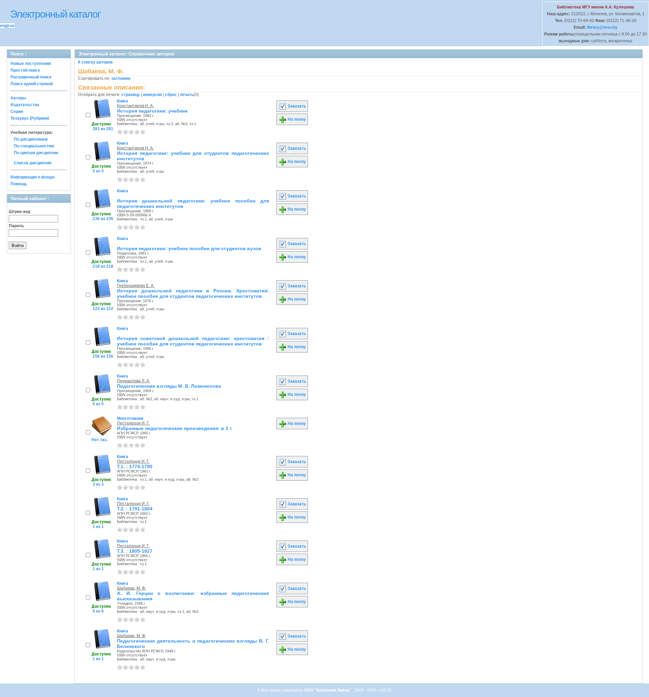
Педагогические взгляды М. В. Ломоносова (169, 386)
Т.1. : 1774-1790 (134, 466)
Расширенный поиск (30, 77)
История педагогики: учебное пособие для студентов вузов (189, 248)
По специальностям (34, 146)
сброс (171, 94)
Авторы (18, 98)
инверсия (152, 94)
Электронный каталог (55, 14)
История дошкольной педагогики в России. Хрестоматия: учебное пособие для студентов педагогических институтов (193, 293)
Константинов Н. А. (135, 105)
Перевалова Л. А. (133, 381)
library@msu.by (602, 27)
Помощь (18, 184)
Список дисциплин (32, 163)
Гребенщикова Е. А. (135, 285)
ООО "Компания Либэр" (328, 690)
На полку (296, 119)
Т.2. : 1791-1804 (134, 508)
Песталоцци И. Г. (133, 423)
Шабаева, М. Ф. (131, 588)
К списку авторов (95, 62)
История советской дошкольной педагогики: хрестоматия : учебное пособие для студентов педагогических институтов (193, 341)
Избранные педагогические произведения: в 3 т (174, 428)
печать (187, 94)
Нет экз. (99, 439)
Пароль (16, 225)
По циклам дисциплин (36, 152)
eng (3, 25)
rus (11, 25)
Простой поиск (25, 70)
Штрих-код (19, 211)
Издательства (24, 104)
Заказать (296, 106)
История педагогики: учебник (152, 111)
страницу (130, 94)
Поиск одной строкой (31, 83)
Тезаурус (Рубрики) (29, 118)
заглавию (120, 78)
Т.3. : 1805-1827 (134, 551)
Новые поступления (30, 63)
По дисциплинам (31, 139)
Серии (16, 111)
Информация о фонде (32, 177)
